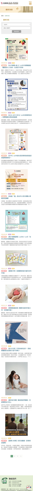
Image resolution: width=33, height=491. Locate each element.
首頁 (2, 15)
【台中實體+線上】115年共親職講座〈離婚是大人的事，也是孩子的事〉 (16, 66)
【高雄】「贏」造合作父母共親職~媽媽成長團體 (16, 197)
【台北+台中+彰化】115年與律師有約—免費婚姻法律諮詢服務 (16, 116)
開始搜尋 (16, 31)
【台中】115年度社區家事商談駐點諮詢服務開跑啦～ (16, 157)
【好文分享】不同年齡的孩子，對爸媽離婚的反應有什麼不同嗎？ (16, 349)
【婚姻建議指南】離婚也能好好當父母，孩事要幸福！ (16, 309)
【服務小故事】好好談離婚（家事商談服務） (16, 442)
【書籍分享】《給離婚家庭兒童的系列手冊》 (16, 272)
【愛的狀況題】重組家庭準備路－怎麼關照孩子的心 (16, 401)
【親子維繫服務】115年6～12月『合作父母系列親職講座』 (16, 238)
